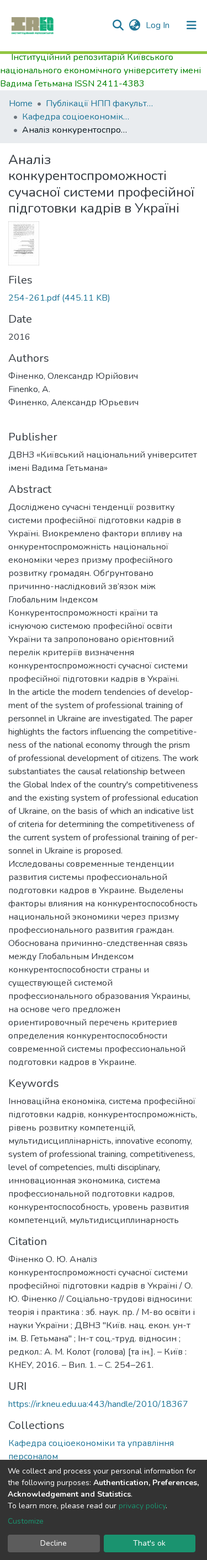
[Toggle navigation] (191, 25)
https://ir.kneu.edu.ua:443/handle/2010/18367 (98, 1404)
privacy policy (142, 1506)
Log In (159, 25)
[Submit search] (117, 25)
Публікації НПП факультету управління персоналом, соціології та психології (101, 103)
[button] (134, 25)
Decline (53, 1543)
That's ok (149, 1543)
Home (21, 103)
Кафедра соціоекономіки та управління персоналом (77, 117)
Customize (26, 1521)
